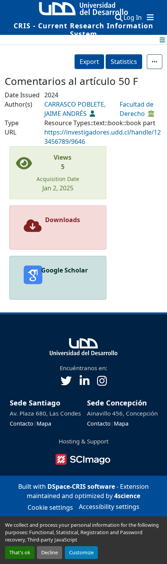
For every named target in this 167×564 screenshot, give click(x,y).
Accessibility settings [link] (109, 506)
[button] (119, 17)
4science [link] (127, 496)
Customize (81, 552)
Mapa (44, 423)
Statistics (124, 61)
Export (89, 61)
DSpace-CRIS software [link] (81, 486)
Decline (49, 552)
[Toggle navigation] (150, 17)
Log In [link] (133, 17)
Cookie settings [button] (50, 507)
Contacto (21, 423)
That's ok (19, 552)
